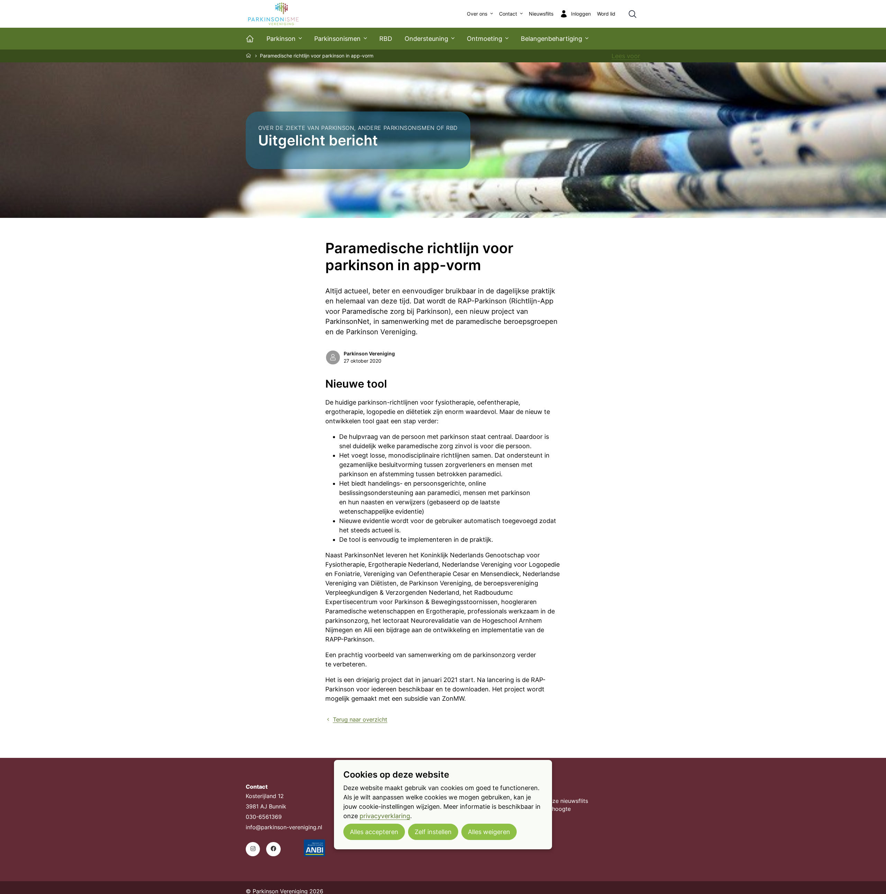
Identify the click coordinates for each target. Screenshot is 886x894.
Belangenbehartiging (551, 38)
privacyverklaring (385, 815)
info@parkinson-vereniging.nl (284, 827)
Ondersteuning (426, 38)
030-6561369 (264, 817)
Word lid (606, 14)
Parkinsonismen (337, 38)
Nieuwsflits (541, 14)
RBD (385, 38)
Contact (508, 14)
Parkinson (281, 38)
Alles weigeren (489, 831)
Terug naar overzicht (360, 719)
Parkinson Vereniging (369, 353)
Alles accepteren (374, 831)
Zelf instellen (433, 831)
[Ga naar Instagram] (253, 849)
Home (249, 55)
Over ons (477, 14)
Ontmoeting (484, 38)
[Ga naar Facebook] (273, 849)
